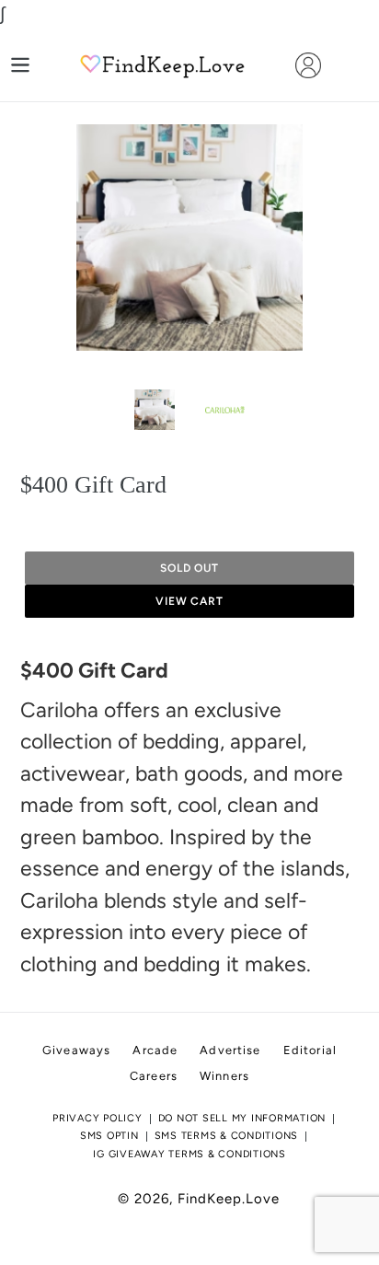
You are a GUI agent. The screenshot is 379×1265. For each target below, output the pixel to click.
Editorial (310, 1050)
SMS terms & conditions (227, 1136)
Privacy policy (97, 1118)
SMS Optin (109, 1136)
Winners (224, 1076)
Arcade (155, 1050)
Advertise (230, 1050)
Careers (154, 1076)
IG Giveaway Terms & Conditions (189, 1154)
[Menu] (20, 65)
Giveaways (76, 1050)
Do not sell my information (242, 1118)
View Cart (189, 601)
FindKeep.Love (229, 1198)
